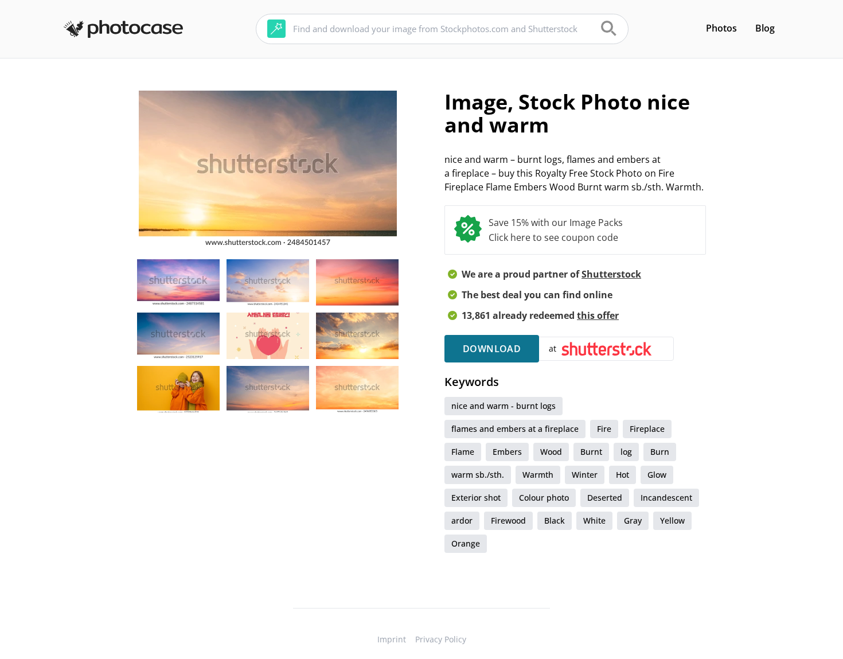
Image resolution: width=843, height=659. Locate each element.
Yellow (672, 520)
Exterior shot (476, 497)
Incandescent (666, 497)
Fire (604, 428)
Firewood (508, 520)
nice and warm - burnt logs (503, 405)
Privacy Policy (440, 639)
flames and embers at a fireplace (515, 428)
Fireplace (647, 428)
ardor (462, 520)
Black (554, 520)
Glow (656, 474)
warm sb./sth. (477, 474)
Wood (551, 451)
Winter (585, 474)
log (626, 451)
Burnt (591, 451)
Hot (622, 474)
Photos (721, 28)
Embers (507, 451)
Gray (633, 520)
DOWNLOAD (492, 348)
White (594, 520)
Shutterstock (611, 274)
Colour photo (544, 497)
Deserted (604, 497)
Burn (659, 451)
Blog (765, 28)
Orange (465, 543)
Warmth (537, 474)
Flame (462, 451)
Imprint (391, 639)
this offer (598, 315)
